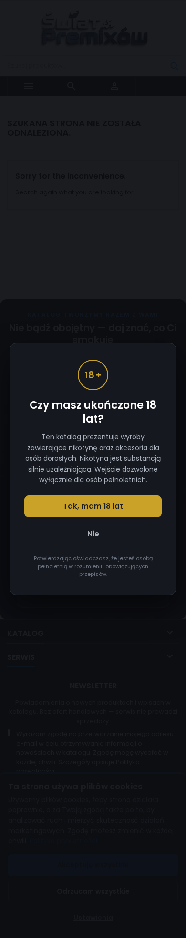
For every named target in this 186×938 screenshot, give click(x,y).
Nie (93, 534)
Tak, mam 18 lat (93, 506)
